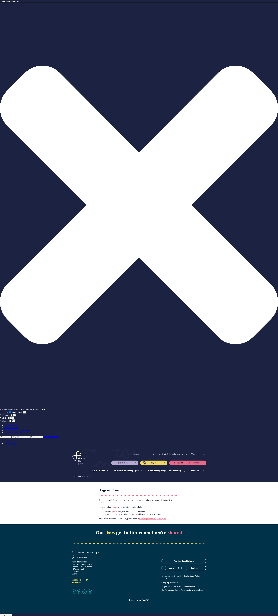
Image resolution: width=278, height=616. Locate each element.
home (115, 507)
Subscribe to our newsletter (80, 581)
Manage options (11, 425)
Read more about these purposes (18, 432)
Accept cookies (6, 437)
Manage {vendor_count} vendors (17, 430)
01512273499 (201, 454)
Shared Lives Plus (78, 458)
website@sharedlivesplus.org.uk (152, 519)
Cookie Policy (9, 441)
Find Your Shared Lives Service (186, 463)
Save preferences (36, 437)
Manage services (11, 427)
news (116, 514)
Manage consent (6, 615)
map (113, 512)
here (201, 590)
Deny (14, 437)
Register (194, 568)
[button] (139, 205)
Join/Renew (123, 463)
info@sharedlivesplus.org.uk (175, 454)
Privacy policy (9, 443)
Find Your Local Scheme (184, 561)
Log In (153, 463)
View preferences (23, 437)
